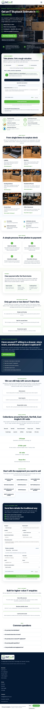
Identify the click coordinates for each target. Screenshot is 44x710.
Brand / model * (25, 525)
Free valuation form (4, 701)
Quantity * (6, 530)
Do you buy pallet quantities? (12, 643)
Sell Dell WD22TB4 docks (35, 480)
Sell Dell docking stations (9, 480)
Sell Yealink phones (35, 484)
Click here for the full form (8, 39)
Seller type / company (8, 555)
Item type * (6, 525)
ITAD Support (4, 676)
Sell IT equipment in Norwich (35, 490)
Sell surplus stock (7, 354)
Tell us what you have (8, 539)
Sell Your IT (3, 669)
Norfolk (3, 686)
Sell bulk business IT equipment (9, 490)
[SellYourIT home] (7, 2)
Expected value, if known (8, 535)
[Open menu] (41, 2)
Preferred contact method (9, 565)
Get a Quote (3, 678)
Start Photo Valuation (8, 35)
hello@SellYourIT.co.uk (6, 696)
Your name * (24, 555)
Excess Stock (4, 673)
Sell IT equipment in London (9, 495)
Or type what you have (11, 87)
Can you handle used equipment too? (14, 647)
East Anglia (3, 688)
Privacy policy (31, 708)
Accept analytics (36, 705)
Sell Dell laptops (22, 489)
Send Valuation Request (21, 576)
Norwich (3, 684)
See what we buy (23, 35)
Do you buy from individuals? (12, 630)
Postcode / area (25, 535)
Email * (5, 560)
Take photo (22, 80)
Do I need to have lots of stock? (13, 634)
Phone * (23, 560)
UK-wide (3, 690)
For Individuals (4, 671)
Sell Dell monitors (22, 484)
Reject (30, 705)
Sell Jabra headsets (9, 484)
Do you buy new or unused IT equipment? (15, 638)
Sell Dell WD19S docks (22, 479)
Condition (24, 530)
